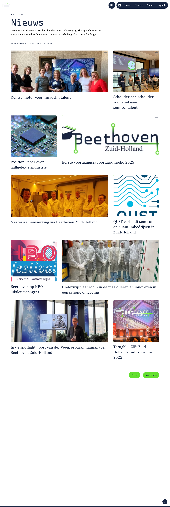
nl (111, 5)
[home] (6, 5)
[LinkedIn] (119, 5)
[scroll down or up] (164, 501)
